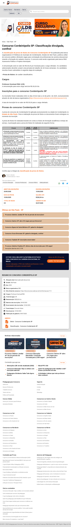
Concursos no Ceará (8, 435)
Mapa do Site (67, 524)
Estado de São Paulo (9, 114)
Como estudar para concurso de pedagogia (14, 493)
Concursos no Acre (41, 430)
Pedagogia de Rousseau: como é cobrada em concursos (51, 474)
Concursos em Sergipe (8, 451)
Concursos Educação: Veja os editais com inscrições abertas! (18, 491)
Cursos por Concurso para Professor (12, 401)
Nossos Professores (8, 387)
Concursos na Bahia (8, 432)
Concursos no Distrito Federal (44, 401)
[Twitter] (67, 183)
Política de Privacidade (8, 395)
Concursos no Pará (41, 438)
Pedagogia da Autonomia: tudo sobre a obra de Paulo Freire (52, 471)
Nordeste (17, 9)
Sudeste (12, 13)
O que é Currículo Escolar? (9, 475)
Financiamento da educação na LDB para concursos (16, 467)
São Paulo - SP (11, 42)
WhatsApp (39, 392)
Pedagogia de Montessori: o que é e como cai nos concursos (52, 464)
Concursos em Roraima (43, 443)
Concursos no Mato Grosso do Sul (45, 406)
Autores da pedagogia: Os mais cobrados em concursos (51, 479)
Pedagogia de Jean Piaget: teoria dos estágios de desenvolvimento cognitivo (49, 458)
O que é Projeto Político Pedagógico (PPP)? (13, 464)
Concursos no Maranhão (9, 438)
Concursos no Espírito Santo (44, 415)
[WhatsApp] (59, 183)
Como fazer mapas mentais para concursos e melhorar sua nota (17, 502)
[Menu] (3, 2)
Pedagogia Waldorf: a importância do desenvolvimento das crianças (52, 467)
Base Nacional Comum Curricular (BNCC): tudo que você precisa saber (17, 461)
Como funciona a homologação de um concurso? (15, 516)
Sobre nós (5, 384)
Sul (19, 13)
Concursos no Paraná (8, 415)
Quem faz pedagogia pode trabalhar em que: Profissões (17, 498)
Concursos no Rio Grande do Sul (11, 421)
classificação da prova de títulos (31, 171)
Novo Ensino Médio (8, 469)
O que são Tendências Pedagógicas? (12, 480)
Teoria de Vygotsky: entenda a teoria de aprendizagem (50, 461)
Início (3, 42)
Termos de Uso (7, 392)
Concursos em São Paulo (43, 423)
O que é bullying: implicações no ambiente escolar (15, 472)
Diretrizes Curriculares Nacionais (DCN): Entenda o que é (17, 477)
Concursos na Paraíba (8, 440)
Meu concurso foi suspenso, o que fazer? (13, 519)
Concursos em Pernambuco (10, 443)
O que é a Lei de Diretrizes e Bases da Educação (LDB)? (17, 457)
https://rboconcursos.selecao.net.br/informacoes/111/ (48, 98)
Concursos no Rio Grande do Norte (11, 448)
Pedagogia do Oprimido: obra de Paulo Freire (48, 476)
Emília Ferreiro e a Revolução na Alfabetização (48, 484)
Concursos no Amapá (42, 435)
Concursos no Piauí (7, 446)
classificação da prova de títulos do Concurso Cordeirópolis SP (27, 53)
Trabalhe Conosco (7, 389)
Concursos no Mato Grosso (44, 409)
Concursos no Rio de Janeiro (44, 421)
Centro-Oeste (8, 9)
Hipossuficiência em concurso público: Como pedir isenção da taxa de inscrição (18, 509)
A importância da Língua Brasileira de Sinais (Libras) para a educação (17, 513)
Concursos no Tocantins (43, 446)
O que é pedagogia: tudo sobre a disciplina (13, 496)
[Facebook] (63, 183)
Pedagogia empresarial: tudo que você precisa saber (16, 505)
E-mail (38, 389)
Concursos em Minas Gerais (44, 418)
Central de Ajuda (41, 384)
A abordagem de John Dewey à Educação (47, 481)
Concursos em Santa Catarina (10, 418)
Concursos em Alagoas (8, 430)
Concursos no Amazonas (43, 432)
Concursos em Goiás (42, 404)
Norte (24, 9)
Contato (39, 387)
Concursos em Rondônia (43, 440)
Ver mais (62, 336)
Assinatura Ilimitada (8, 404)
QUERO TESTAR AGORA (56, 261)
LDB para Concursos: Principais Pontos (12, 482)
